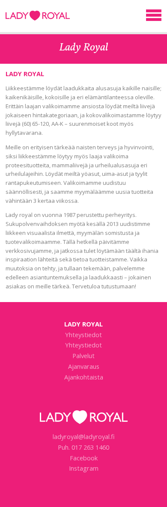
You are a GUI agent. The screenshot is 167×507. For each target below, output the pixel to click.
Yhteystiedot (83, 334)
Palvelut (83, 355)
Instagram (83, 468)
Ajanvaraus (83, 366)
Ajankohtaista (83, 377)
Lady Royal (38, 18)
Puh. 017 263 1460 (83, 447)
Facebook (84, 458)
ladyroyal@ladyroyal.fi (84, 436)
